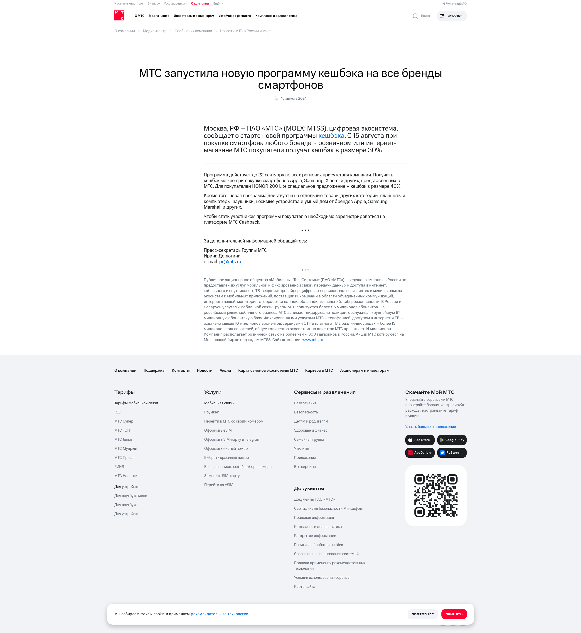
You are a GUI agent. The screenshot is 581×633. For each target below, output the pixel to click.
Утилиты (301, 448)
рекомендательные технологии (219, 614)
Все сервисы (305, 467)
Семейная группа (309, 439)
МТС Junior (123, 439)
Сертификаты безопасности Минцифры (328, 508)
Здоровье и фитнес (310, 430)
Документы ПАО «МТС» (314, 499)
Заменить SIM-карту (222, 476)
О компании (200, 3)
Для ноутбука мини (130, 496)
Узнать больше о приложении (430, 427)
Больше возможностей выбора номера (238, 467)
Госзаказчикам (175, 3)
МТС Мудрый (125, 448)
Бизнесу (154, 3)
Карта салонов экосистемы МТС (268, 370)
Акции (225, 370)
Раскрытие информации (315, 536)
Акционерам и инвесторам (364, 370)
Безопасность (306, 412)
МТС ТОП (122, 430)
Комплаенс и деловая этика (318, 526)
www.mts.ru (312, 340)
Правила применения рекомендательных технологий (330, 565)
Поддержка (154, 370)
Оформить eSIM (218, 430)
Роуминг (211, 412)
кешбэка (331, 136)
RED (117, 412)
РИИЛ (119, 467)
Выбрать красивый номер (226, 457)
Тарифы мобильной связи (136, 403)
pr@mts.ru (230, 261)
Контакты (181, 370)
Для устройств (126, 487)
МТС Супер (123, 421)
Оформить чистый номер (226, 448)
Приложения (305, 457)
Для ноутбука (125, 505)
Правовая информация (314, 517)
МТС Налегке (125, 476)
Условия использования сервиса (322, 577)
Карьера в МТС (319, 370)
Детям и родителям (311, 421)
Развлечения (305, 403)
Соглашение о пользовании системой (326, 554)
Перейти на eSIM (218, 485)
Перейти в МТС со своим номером (233, 421)
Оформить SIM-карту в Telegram (232, 439)
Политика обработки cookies (318, 545)
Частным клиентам (128, 3)
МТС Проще (124, 457)
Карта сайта (304, 586)
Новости (204, 370)
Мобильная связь (219, 403)
